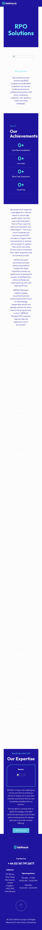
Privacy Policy (20, 922)
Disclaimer (31, 922)
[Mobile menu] (39, 3)
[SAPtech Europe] (9, 3)
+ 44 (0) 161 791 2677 (21, 863)
